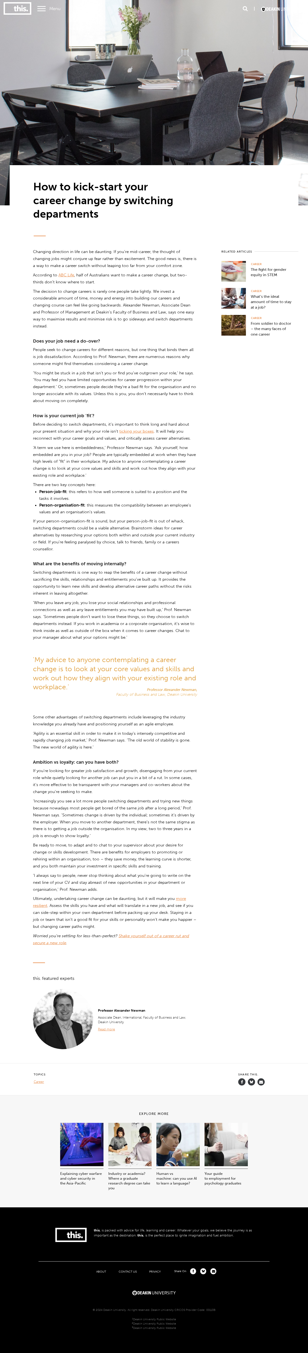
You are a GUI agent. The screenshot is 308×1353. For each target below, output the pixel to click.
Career (256, 264)
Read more (106, 1029)
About (101, 1271)
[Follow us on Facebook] (241, 1082)
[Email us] (261, 1082)
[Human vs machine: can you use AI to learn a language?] (178, 1165)
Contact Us (128, 1271)
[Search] (245, 8)
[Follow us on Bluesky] (251, 1084)
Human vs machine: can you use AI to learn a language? (176, 1178)
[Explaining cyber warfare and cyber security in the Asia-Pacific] (81, 1165)
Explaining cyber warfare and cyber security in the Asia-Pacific (81, 1178)
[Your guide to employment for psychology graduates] (226, 1165)
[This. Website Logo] (17, 8)
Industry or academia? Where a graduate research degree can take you (129, 1180)
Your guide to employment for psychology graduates (223, 1178)
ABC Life (66, 275)
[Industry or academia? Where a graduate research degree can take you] (130, 1165)
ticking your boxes (136, 431)
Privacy (155, 1271)
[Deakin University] (154, 1292)
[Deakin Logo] (282, 9)
